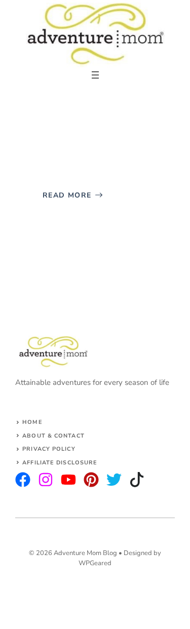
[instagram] (22, 479)
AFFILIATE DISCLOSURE (59, 462)
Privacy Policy (48, 449)
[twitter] (45, 479)
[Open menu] (95, 75)
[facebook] (68, 479)
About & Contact (53, 436)
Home (32, 422)
